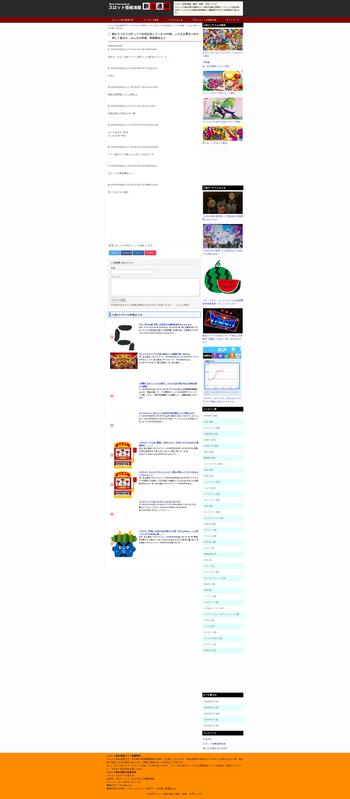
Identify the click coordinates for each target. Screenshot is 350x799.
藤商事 (207, 458)
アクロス (208, 536)
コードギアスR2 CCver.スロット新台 (221, 122)
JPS (206, 560)
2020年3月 (209, 713)
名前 (113, 268)
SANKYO (209, 446)
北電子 (207, 440)
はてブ (138, 253)
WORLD (208, 650)
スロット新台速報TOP (123, 20)
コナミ (207, 566)
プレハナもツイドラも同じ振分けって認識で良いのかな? (164, 354)
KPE (206, 476)
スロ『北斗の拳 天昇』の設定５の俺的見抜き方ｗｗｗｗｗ (165, 324)
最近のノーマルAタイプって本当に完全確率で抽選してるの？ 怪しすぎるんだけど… (222, 339)
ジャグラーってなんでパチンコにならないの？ (160, 501)
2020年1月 (209, 725)
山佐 (206, 422)
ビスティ (208, 530)
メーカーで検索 (151, 20)
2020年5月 (209, 701)
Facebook (126, 253)
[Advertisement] (154, 221)
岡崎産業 (208, 554)
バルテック (209, 602)
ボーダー (208, 632)
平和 (206, 590)
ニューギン (209, 482)
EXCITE (208, 542)
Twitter (114, 253)
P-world (207, 739)
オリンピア (209, 428)
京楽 (206, 470)
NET (206, 452)
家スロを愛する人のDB (215, 748)
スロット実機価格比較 (214, 744)
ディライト (209, 512)
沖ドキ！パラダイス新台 (214, 143)
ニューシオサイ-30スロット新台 (218, 93)
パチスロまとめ (175, 20)
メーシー (208, 596)
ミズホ (207, 626)
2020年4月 (209, 707)
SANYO (208, 524)
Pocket (150, 253)
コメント (115, 276)
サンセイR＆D (211, 638)
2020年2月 (209, 719)
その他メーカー (212, 608)
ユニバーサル (210, 464)
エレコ (207, 548)
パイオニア (209, 494)
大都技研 (208, 434)
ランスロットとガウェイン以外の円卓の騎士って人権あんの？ (167, 413)
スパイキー (209, 572)
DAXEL (207, 584)
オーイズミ (209, 500)
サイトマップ (232, 20)
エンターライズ (212, 518)
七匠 (206, 506)
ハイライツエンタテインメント (220, 614)
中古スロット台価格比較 (204, 20)
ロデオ (207, 620)
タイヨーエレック (213, 578)
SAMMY (208, 416)
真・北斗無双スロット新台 (216, 66)
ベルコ (207, 488)
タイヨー (208, 644)
